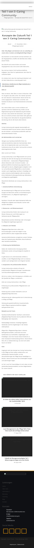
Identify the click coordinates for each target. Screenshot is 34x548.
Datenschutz (20, 544)
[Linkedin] (17, 531)
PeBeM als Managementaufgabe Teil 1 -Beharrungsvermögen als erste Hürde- (17, 459)
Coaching (5, 496)
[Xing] (24, 531)
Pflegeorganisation (18, 46)
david (9, 44)
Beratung (5, 494)
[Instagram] (11, 531)
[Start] (2, 17)
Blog (3, 499)
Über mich (5, 489)
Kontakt (4, 502)
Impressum (13, 544)
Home (4, 486)
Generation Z (6, 491)
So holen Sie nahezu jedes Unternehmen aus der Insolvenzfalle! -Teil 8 (17, 400)
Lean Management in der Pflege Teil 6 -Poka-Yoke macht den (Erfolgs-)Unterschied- (17, 430)
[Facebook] (5, 531)
